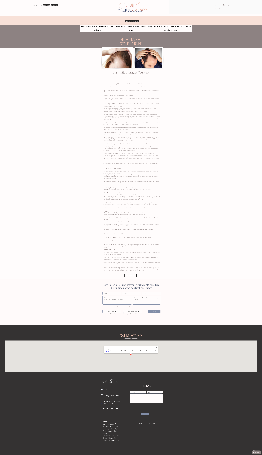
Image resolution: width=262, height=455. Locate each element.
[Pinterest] (104, 408)
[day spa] (38, 5)
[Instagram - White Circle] (112, 408)
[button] (216, 5)
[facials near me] (33, 5)
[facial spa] (40, 5)
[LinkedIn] (107, 408)
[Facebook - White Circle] (109, 408)
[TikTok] (41, 5)
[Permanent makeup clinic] (36, 5)
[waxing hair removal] (35, 5)
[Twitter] (114, 408)
